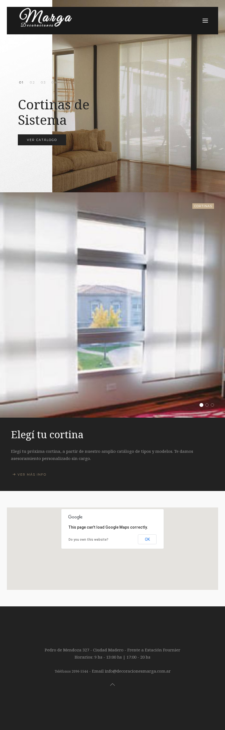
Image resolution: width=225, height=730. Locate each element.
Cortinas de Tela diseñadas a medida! (32, 83)
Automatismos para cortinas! (43, 83)
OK (147, 539)
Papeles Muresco (65, 83)
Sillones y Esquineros (208, 405)
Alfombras (54, 82)
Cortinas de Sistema (21, 83)
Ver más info (32, 474)
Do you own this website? (88, 540)
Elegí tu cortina (47, 434)
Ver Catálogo (42, 140)
